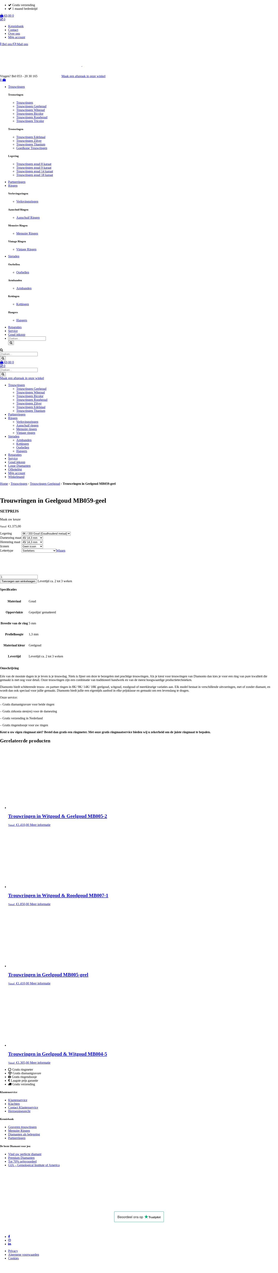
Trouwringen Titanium (30, 144)
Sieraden (13, 256)
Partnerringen (16, 182)
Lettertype (6, 550)
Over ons (14, 33)
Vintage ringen (25, 432)
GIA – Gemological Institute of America (34, 1165)
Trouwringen (16, 86)
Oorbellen (22, 272)
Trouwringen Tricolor (30, 121)
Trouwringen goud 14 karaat (34, 171)
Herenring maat (10, 542)
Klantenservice (17, 1100)
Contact (13, 30)
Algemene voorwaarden (23, 1254)
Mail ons (22, 44)
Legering (6, 533)
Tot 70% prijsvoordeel (22, 1161)
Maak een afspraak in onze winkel (83, 76)
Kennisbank (16, 26)
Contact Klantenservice (23, 1107)
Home (4, 483)
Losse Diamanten (19, 465)
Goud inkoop (16, 334)
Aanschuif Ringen (28, 217)
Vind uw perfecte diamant (24, 1154)
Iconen (4, 546)
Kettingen (22, 304)
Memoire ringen (26, 429)
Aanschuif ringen (27, 425)
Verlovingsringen (27, 201)
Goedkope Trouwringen (31, 148)
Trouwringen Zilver (29, 140)
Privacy (13, 1251)
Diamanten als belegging (24, 1134)
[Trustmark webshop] (51, 76)
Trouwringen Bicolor (29, 113)
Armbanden (24, 288)
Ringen (13, 185)
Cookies (13, 1258)
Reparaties (15, 327)
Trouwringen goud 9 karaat (33, 167)
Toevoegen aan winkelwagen (18, 581)
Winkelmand (16, 476)
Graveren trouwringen (22, 1127)
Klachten (14, 1103)
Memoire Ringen (27, 233)
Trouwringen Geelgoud (31, 106)
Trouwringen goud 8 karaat (33, 164)
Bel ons (7, 44)
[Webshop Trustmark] (53, 1206)
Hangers (21, 320)
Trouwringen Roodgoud (31, 117)
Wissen (60, 550)
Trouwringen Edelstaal (30, 137)
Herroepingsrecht (19, 1111)
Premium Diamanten (21, 1157)
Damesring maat (10, 537)
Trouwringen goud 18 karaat (34, 175)
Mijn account (16, 37)
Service (13, 331)
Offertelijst (15, 469)
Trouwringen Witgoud (30, 110)
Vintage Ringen (26, 249)
